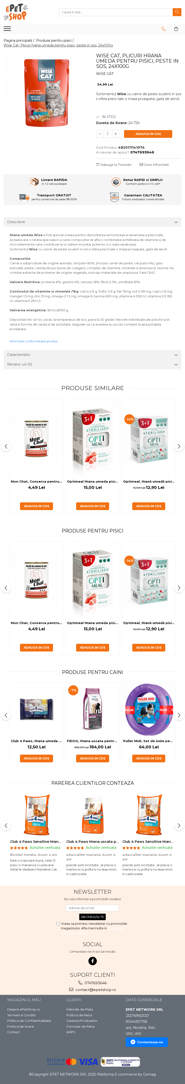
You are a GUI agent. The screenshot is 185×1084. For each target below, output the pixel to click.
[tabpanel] (46, 94)
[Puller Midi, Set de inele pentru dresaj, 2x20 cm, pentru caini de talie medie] (149, 710)
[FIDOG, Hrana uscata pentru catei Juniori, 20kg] (92, 710)
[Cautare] (177, 12)
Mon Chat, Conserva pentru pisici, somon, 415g (37, 481)
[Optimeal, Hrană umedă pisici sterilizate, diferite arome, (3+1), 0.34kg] (149, 439)
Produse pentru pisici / (55, 40)
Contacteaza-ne (150, 1042)
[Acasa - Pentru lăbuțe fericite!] (28, 12)
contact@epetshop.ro (95, 989)
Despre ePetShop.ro (23, 1009)
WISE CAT (104, 74)
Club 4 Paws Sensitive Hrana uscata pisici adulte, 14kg (58, 841)
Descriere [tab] (16, 221)
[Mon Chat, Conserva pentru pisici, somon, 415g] (36, 439)
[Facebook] (92, 961)
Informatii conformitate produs (34, 341)
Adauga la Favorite (115, 164)
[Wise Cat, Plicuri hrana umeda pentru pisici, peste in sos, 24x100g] (46, 94)
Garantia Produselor (82, 1021)
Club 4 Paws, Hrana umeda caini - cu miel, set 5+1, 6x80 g (37, 741)
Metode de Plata (79, 1009)
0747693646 (95, 983)
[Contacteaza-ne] (163, 29)
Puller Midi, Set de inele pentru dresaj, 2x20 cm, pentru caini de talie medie (149, 741)
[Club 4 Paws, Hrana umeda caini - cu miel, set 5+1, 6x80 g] (36, 710)
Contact (13, 1032)
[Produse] (8, 30)
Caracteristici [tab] (18, 354)
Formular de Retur (80, 1026)
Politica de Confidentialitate (29, 1021)
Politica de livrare (20, 1026)
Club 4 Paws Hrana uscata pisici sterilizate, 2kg (108, 841)
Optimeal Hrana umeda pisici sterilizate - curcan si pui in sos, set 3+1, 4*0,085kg (93, 481)
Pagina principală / (19, 40)
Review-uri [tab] (19, 364)
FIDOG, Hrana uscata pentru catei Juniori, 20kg (93, 741)
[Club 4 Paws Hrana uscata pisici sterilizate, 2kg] (93, 815)
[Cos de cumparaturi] (176, 29)
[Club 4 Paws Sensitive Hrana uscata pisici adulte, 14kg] (36, 815)
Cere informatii (156, 164)
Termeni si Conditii (21, 1015)
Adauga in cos (148, 134)
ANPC (71, 1032)
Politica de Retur (79, 1015)
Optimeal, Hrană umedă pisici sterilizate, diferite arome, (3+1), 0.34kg (149, 481)
